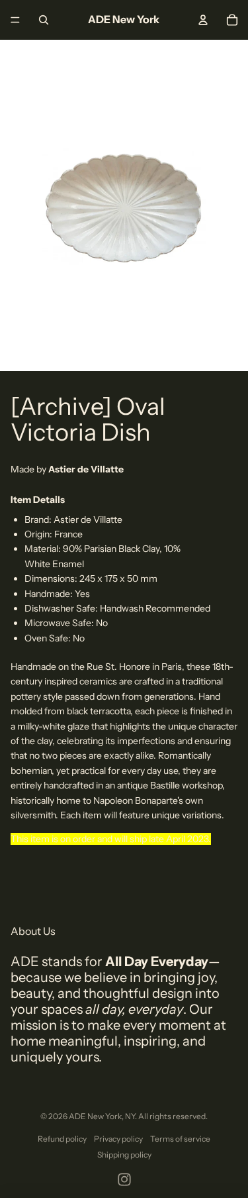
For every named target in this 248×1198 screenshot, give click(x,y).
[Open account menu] (203, 19)
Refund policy (62, 1139)
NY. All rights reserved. (166, 1116)
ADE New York (95, 1116)
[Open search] (43, 19)
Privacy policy (118, 1139)
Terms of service (180, 1139)
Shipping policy (124, 1155)
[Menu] (15, 20)
